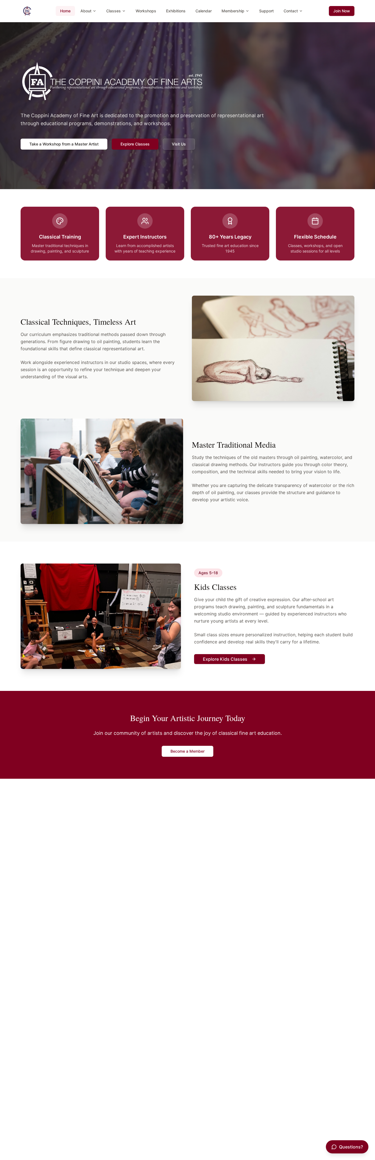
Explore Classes (135, 144)
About (85, 11)
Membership (233, 11)
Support (266, 11)
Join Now (341, 11)
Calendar (203, 11)
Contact (291, 11)
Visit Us (179, 144)
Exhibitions (176, 11)
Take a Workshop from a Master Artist (64, 144)
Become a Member (187, 751)
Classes (113, 11)
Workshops (146, 11)
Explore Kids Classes (225, 659)
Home (65, 11)
